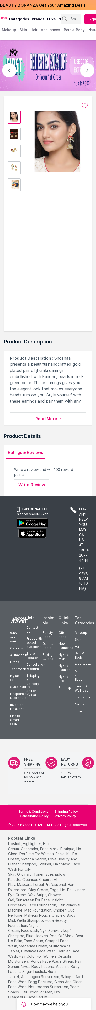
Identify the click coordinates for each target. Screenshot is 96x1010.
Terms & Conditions (33, 811)
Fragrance (82, 697)
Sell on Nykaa (31, 693)
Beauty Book (47, 635)
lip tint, (67, 889)
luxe (51, 19)
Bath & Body (79, 655)
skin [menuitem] (23, 30)
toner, (39, 874)
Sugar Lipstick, (34, 971)
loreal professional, (50, 884)
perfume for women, (37, 854)
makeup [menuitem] (9, 30)
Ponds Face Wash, (46, 961)
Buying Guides (47, 657)
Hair (78, 646)
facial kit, (63, 854)
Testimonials (19, 669)
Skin (78, 639)
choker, (60, 910)
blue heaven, (37, 936)
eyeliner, (45, 864)
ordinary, (25, 874)
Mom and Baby (78, 675)
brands (38, 19)
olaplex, (59, 915)
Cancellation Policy (34, 816)
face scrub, (34, 941)
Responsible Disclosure (19, 696)
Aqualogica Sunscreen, (40, 976)
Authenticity (19, 655)
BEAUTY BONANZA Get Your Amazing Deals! (43, 5)
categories (19, 19)
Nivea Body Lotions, (38, 966)
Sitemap (65, 688)
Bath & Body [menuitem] (74, 30)
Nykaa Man (63, 657)
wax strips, (37, 895)
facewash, (30, 930)
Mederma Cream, (33, 946)
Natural (80, 704)
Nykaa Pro (63, 679)
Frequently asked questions (34, 643)
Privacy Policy (65, 816)
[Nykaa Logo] (4, 17)
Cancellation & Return (35, 667)
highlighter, (32, 843)
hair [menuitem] (33, 30)
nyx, (43, 930)
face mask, (49, 849)
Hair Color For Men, (37, 992)
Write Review (31, 484)
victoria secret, (34, 859)
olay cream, (38, 889)
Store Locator (32, 656)
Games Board (47, 646)
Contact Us (32, 630)
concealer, (30, 849)
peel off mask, (62, 936)
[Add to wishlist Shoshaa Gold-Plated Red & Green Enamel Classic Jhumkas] (85, 106)
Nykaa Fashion (64, 668)
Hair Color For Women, (38, 956)
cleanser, (30, 879)
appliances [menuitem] (50, 30)
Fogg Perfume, (40, 982)
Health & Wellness (81, 688)
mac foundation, (38, 910)
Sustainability (20, 687)
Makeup (81, 633)
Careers (16, 648)
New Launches (66, 646)
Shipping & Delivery (33, 680)
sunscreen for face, (33, 900)
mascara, (24, 884)
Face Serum (37, 997)
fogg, (54, 889)
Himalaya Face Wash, (38, 951)
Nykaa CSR (15, 678)
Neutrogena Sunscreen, (48, 987)
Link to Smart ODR (15, 720)
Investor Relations (17, 707)
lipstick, (15, 843)
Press (14, 662)
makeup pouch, (37, 915)
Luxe (78, 711)
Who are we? (13, 637)
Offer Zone (63, 635)
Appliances (83, 664)
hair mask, (62, 864)
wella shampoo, (30, 920)
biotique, (67, 849)
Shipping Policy (66, 811)
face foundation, (42, 905)
